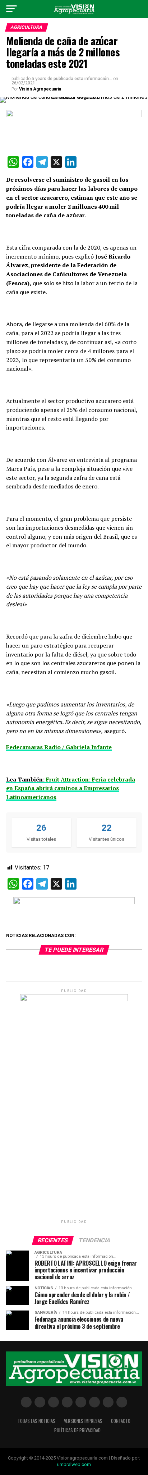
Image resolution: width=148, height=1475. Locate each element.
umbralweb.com (74, 1464)
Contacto (120, 1421)
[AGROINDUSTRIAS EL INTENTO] (74, 902)
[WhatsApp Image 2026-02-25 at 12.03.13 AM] (74, 1000)
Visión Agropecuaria (40, 89)
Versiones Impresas (83, 1421)
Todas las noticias (36, 1421)
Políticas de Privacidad (77, 1430)
